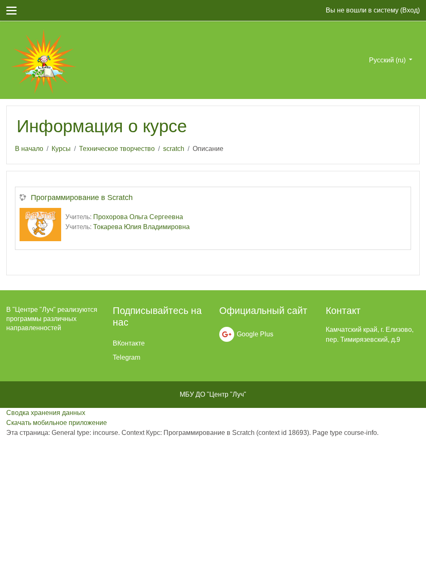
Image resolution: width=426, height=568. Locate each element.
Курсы (61, 148)
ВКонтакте (129, 343)
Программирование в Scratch (82, 197)
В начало (29, 148)
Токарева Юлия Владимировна (141, 226)
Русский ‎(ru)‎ (388, 60)
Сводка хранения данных (45, 412)
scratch (173, 148)
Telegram (126, 357)
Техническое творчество (117, 148)
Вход (410, 10)
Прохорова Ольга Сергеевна (138, 216)
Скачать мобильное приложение (56, 422)
